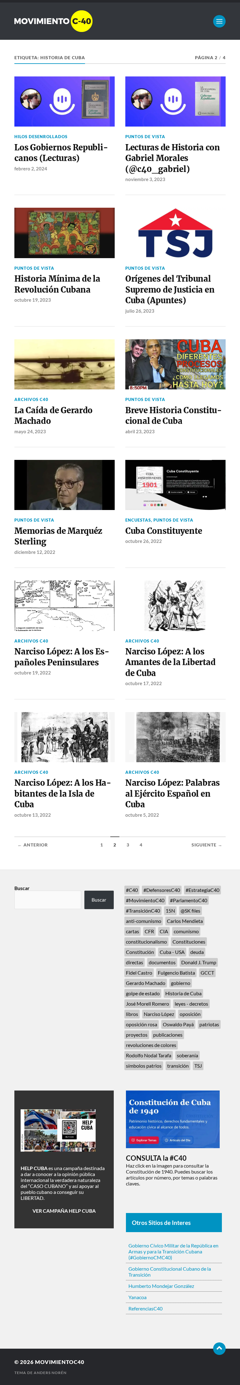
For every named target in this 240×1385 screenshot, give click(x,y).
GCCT (207, 973)
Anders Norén (50, 1372)
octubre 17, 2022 (143, 683)
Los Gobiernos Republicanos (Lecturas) (61, 153)
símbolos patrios (144, 1066)
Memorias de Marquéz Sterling (58, 536)
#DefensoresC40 (161, 890)
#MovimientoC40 (145, 900)
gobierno (180, 983)
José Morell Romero (147, 1004)
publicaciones (167, 1035)
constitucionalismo (146, 942)
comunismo (186, 931)
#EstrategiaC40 (202, 890)
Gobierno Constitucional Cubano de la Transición (169, 1272)
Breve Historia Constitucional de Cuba (173, 415)
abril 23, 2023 (140, 431)
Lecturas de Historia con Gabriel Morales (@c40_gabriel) (172, 158)
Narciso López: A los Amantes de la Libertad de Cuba (170, 662)
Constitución (140, 952)
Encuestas (138, 520)
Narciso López (159, 1014)
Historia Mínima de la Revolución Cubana (57, 284)
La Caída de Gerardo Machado (53, 415)
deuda (197, 952)
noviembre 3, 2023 (145, 179)
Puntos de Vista (145, 136)
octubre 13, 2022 (32, 815)
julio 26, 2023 (139, 311)
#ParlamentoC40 (188, 900)
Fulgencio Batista (176, 973)
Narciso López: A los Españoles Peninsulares (61, 657)
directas (134, 962)
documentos (162, 962)
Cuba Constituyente (163, 531)
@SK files (190, 911)
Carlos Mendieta (185, 921)
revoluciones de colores (151, 1045)
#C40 (132, 890)
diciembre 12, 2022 (34, 552)
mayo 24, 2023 (30, 431)
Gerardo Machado (145, 983)
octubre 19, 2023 (32, 300)
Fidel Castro (139, 973)
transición (178, 1066)
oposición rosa (141, 1024)
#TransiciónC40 (143, 911)
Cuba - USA (172, 952)
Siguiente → (207, 844)
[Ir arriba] (219, 1348)
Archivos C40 (31, 399)
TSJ (198, 1066)
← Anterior (33, 844)
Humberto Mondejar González (161, 1286)
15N (170, 911)
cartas (132, 931)
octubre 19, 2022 (32, 672)
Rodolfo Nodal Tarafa (148, 1055)
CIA (164, 931)
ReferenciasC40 (145, 1308)
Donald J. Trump (198, 962)
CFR (149, 931)
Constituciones (188, 942)
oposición (190, 1014)
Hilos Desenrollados (41, 136)
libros (132, 1014)
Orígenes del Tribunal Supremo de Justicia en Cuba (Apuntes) (169, 289)
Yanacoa (137, 1297)
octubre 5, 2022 (142, 815)
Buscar (22, 888)
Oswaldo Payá (178, 1024)
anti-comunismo (143, 921)
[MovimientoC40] (120, 21)
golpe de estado (143, 993)
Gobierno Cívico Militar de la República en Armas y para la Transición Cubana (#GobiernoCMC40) (173, 1251)
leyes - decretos (191, 1004)
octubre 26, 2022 (143, 541)
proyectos (137, 1035)
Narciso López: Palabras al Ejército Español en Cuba (172, 794)
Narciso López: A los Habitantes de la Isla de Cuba (62, 794)
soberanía (187, 1055)
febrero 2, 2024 (30, 168)
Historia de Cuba (183, 993)
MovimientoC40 (59, 1362)
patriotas (209, 1024)
